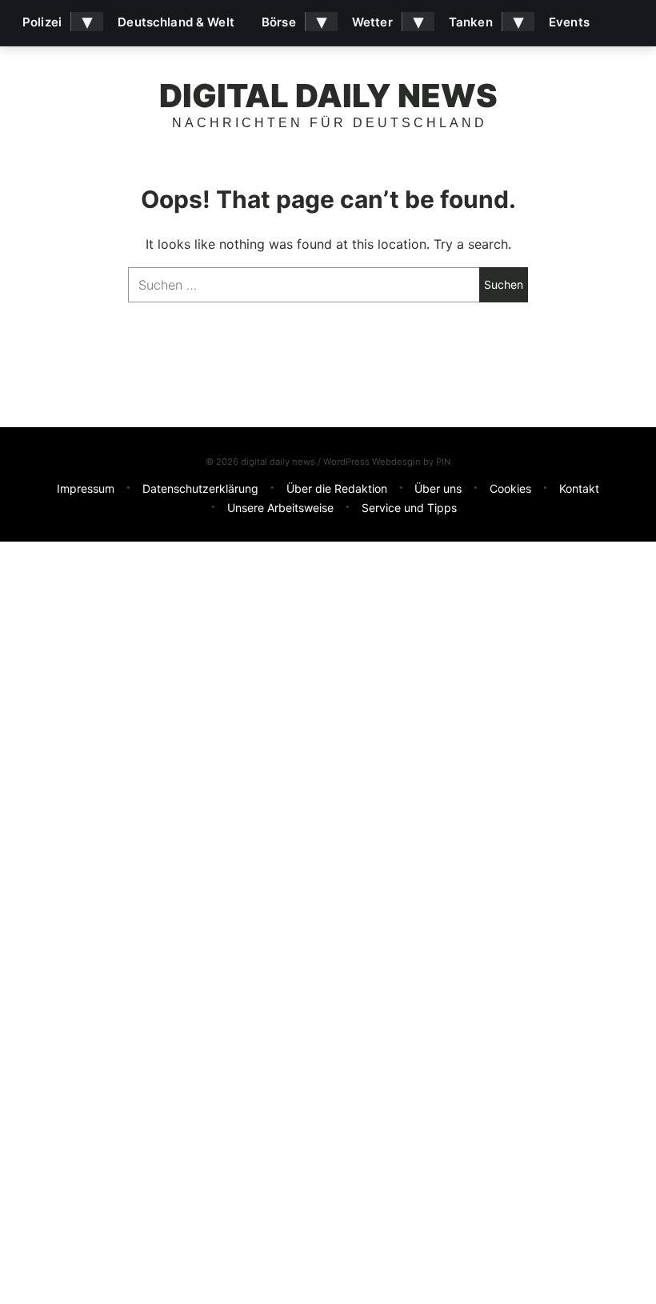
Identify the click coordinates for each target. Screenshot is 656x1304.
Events (569, 22)
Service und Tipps (409, 507)
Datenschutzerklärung (200, 488)
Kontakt (579, 488)
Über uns (438, 488)
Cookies (510, 488)
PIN (443, 461)
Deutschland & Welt (176, 22)
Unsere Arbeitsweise (280, 507)
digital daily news (328, 95)
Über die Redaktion (336, 488)
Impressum (85, 488)
